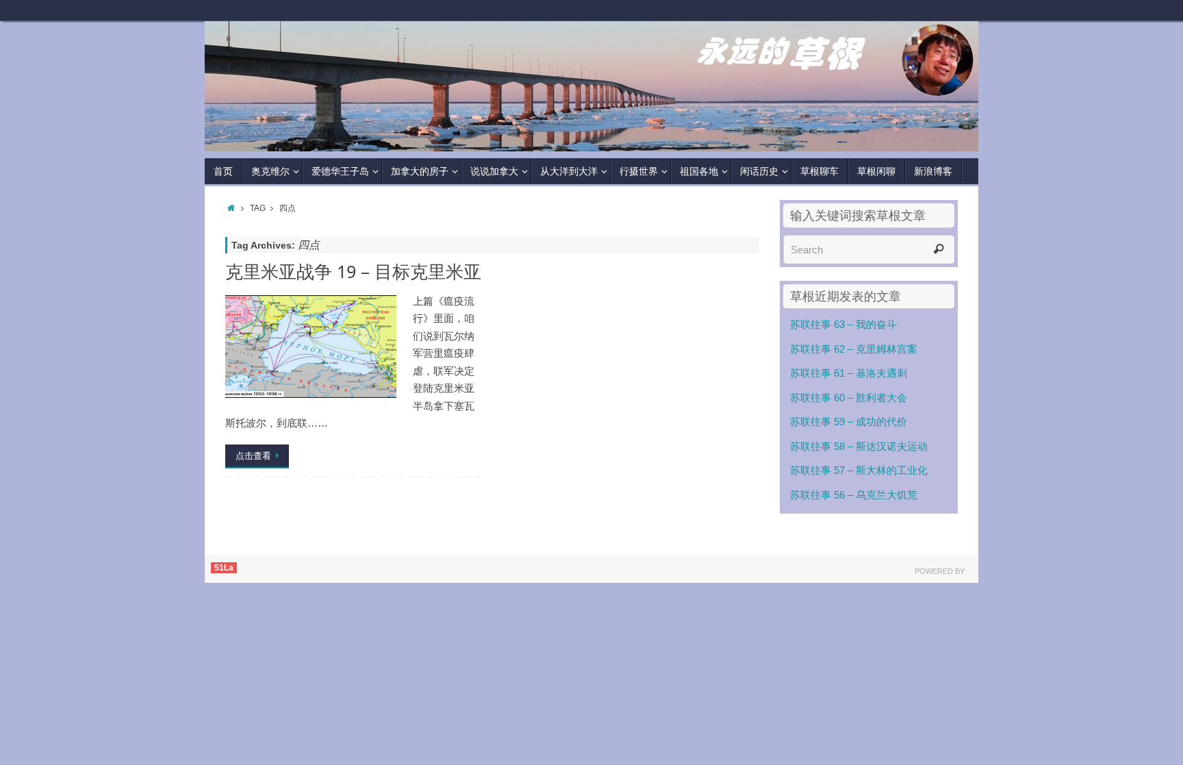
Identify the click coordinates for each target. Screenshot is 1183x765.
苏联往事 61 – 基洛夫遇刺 (848, 373)
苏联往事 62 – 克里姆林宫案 (853, 349)
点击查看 (253, 456)
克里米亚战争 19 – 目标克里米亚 (353, 272)
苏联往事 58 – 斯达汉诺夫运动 (859, 446)
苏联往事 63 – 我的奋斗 (843, 324)
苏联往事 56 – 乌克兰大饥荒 (853, 495)
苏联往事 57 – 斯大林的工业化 (859, 470)
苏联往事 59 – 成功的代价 (848, 421)
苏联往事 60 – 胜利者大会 (848, 397)
